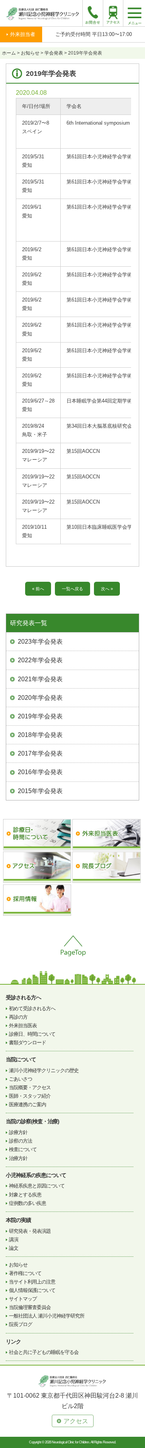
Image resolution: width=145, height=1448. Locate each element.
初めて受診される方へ (32, 1008)
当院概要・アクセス (30, 1087)
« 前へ (38, 588)
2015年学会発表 (40, 791)
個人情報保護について (32, 1290)
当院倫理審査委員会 (30, 1307)
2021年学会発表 (40, 679)
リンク (13, 1341)
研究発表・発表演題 (30, 1231)
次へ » (107, 588)
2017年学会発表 (40, 753)
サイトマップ (23, 1299)
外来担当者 (22, 34)
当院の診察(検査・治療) (32, 1121)
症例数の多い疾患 (27, 1203)
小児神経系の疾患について (36, 1175)
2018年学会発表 (40, 735)
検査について (23, 1149)
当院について (21, 1059)
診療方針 (18, 1132)
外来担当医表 (23, 1025)
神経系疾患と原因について (37, 1186)
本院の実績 (18, 1220)
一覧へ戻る (72, 588)
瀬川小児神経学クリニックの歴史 (43, 1070)
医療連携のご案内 (27, 1104)
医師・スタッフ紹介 (30, 1096)
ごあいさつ (20, 1079)
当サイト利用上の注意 (32, 1282)
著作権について (25, 1273)
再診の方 (18, 1017)
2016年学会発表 (40, 772)
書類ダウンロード (27, 1042)
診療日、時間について (32, 1034)
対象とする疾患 (25, 1195)
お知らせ (18, 1265)
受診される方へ (23, 997)
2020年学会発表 (40, 697)
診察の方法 (20, 1141)
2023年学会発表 (40, 641)
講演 (13, 1239)
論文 (13, 1248)
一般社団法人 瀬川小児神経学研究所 (46, 1316)
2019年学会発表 (40, 716)
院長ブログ (20, 1324)
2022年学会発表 (40, 660)
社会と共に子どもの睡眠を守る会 (43, 1352)
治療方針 (18, 1158)
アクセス (75, 1421)
